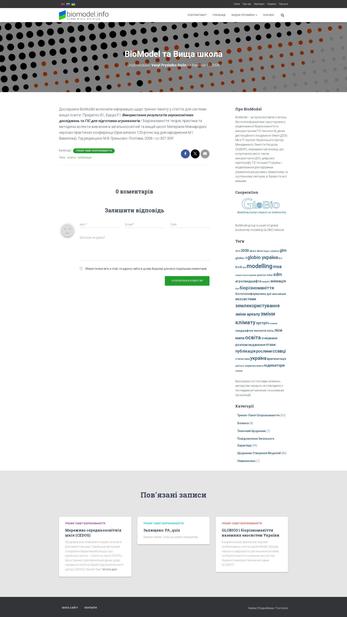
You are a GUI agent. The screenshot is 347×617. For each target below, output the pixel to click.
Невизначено (246, 461)
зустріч (262, 323)
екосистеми (245, 299)
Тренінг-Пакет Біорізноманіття (94, 151)
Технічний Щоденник (251, 431)
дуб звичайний (276, 293)
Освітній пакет (197, 15)
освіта (71, 157)
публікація (84, 157)
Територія (259, 4)
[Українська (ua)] (73, 4)
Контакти (91, 607)
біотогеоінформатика (250, 294)
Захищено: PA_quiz (161, 530)
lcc (280, 258)
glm (283, 250)
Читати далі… (110, 569)
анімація (278, 281)
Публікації (219, 15)
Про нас (246, 4)
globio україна (262, 257)
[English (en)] (63, 4)
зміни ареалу (247, 314)
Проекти (271, 4)
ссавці (279, 351)
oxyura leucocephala (245, 275)
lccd (238, 267)
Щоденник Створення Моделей (259, 453)
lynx (244, 267)
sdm (277, 274)
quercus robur (265, 275)
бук (237, 288)
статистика (242, 358)
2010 (237, 251)
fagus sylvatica (271, 251)
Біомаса (243, 423)
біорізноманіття (257, 287)
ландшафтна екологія (250, 330)
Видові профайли (243, 15)
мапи (240, 338)
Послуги (283, 4)
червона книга (254, 365)
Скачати (268, 15)
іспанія (239, 371)
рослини (264, 351)
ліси (278, 330)
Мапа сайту (70, 607)
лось (270, 330)
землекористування (257, 305)
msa (277, 266)
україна (258, 358)
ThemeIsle (281, 608)
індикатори (274, 365)
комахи (273, 323)
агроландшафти (248, 281)
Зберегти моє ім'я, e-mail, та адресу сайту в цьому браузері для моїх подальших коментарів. (146, 268)
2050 (245, 250)
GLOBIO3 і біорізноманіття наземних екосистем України (250, 533)
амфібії (266, 281)
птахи (271, 345)
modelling (259, 266)
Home (237, 4)
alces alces (256, 250)
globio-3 (241, 258)
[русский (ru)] (68, 4)
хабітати (239, 366)
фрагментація (276, 359)
